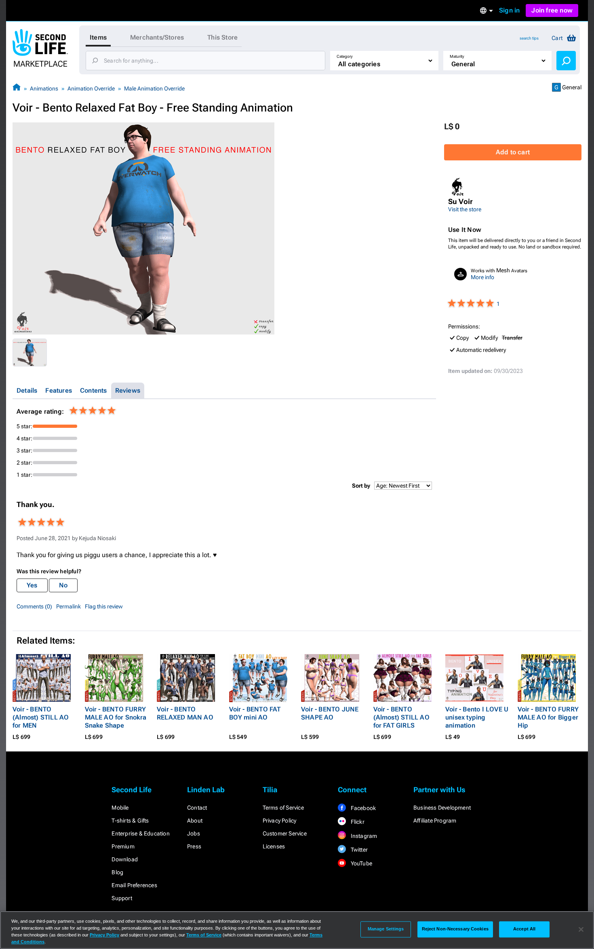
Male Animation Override (154, 88)
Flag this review (104, 606)
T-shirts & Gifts (130, 820)
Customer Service (285, 833)
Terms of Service (283, 807)
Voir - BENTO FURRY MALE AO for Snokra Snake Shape (116, 717)
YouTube (360, 863)
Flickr (356, 822)
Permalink (68, 606)
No (63, 585)
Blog (117, 872)
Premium (123, 846)
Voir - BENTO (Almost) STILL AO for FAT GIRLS (401, 717)
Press (194, 846)
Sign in (509, 10)
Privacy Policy (280, 820)
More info (482, 277)
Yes (32, 585)
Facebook (362, 808)
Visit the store (464, 209)
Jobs (193, 833)
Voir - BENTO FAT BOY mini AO (255, 713)
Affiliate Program (434, 820)
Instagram (363, 836)
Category (345, 56)
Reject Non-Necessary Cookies (455, 929)
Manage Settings (386, 929)
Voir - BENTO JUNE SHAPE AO (329, 713)
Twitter (358, 849)
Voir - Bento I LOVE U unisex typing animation (476, 717)
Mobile (120, 807)
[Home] (17, 88)
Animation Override (91, 88)
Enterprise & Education (140, 833)
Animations (44, 88)
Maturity (457, 56)
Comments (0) (34, 606)
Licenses (274, 846)
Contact (197, 807)
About (194, 820)
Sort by (361, 485)
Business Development (442, 807)
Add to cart (513, 152)
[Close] (581, 929)
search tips (529, 38)
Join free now (552, 10)
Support (122, 898)
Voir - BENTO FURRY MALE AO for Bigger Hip (548, 717)
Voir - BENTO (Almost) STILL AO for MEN (41, 717)
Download (125, 859)
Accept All (524, 929)
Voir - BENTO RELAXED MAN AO (185, 713)
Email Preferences (134, 885)
